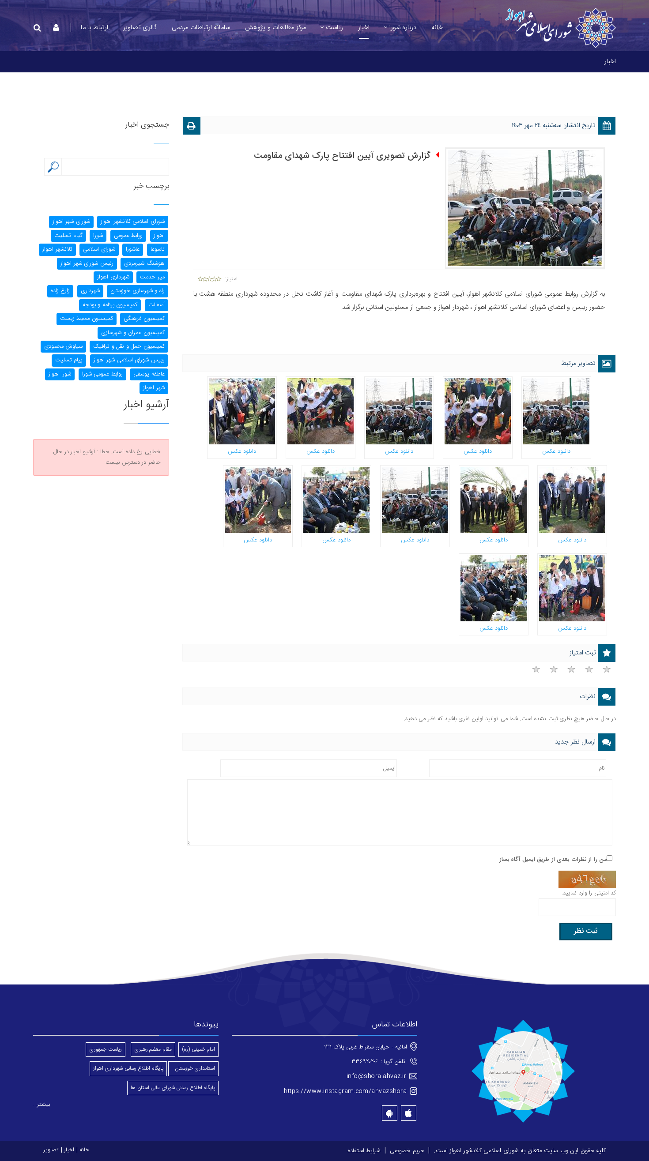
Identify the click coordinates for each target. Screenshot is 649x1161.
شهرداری (90, 291)
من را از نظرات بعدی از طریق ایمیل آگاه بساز (553, 859)
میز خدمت (152, 277)
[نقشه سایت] (523, 1072)
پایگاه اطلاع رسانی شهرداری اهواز (128, 1068)
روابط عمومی (128, 235)
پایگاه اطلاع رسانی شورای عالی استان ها (173, 1087)
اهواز (159, 235)
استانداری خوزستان (193, 1068)
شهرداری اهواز (113, 277)
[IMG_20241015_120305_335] (572, 588)
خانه (84, 1150)
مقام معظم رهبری (153, 1049)
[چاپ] (191, 127)
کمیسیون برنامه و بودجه (110, 305)
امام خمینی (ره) (198, 1049)
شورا (98, 235)
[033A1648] (415, 500)
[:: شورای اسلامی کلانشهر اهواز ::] (559, 28)
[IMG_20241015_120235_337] (493, 500)
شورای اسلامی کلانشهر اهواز (133, 221)
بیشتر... (41, 1104)
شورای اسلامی (99, 249)
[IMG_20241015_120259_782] (320, 412)
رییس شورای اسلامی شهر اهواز (129, 360)
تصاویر (51, 1150)
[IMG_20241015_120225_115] (556, 412)
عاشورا (133, 249)
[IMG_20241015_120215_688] (336, 500)
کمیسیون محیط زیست (86, 318)
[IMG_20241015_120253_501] (242, 412)
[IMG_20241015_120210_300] (258, 500)
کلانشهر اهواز (57, 249)
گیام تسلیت (68, 235)
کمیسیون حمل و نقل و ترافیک (129, 346)
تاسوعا (158, 249)
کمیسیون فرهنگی (144, 318)
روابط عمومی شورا (102, 374)
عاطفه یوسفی (149, 374)
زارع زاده (60, 291)
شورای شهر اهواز (71, 221)
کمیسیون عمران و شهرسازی (133, 333)
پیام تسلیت (69, 360)
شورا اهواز (60, 374)
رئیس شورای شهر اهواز (86, 263)
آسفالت (156, 305)
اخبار (69, 1150)
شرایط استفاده (364, 1151)
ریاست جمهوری (105, 1049)
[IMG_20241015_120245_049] (572, 500)
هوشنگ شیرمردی (144, 263)
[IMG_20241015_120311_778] (478, 412)
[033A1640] (493, 588)
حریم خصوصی (407, 1151)
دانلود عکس (556, 451)
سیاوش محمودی (63, 346)
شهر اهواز (154, 388)
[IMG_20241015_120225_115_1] (399, 412)
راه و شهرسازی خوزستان (137, 291)
